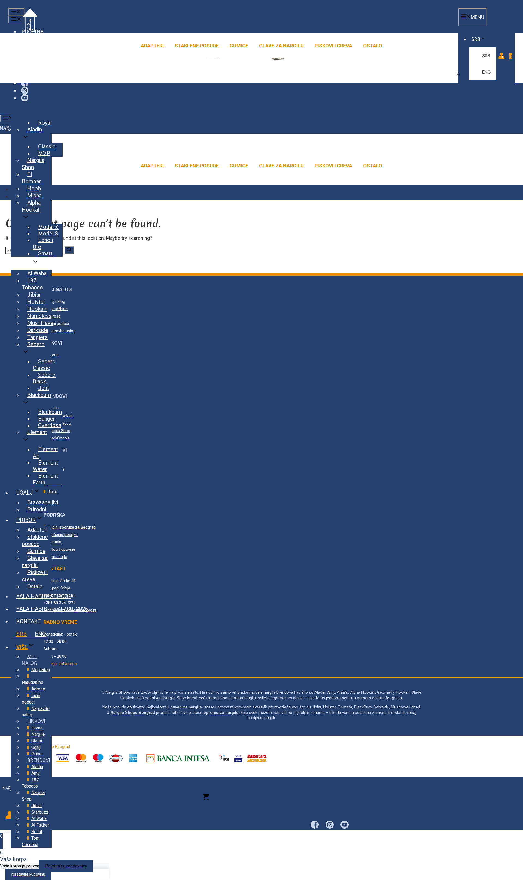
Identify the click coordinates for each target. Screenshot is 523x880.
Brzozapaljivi (42, 502)
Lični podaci (31, 699)
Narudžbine (32, 682)
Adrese (38, 689)
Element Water (45, 465)
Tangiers (37, 337)
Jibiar (34, 294)
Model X (48, 227)
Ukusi (23, 263)
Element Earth (45, 479)
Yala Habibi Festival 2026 (52, 609)
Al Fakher (40, 825)
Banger (46, 418)
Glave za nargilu (281, 46)
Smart (45, 253)
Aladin (34, 129)
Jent (43, 388)
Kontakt (28, 621)
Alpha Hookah (31, 206)
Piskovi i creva (333, 46)
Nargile (38, 734)
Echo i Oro (43, 243)
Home (37, 728)
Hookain (37, 309)
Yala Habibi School (43, 596)
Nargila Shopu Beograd (132, 712)
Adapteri (152, 46)
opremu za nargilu (221, 712)
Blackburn (39, 395)
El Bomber (31, 178)
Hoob (34, 188)
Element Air (45, 452)
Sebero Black (44, 378)
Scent (36, 831)
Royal (44, 122)
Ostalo (372, 46)
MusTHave (40, 323)
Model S (48, 233)
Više (22, 647)
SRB (475, 39)
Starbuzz (39, 812)
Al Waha (37, 273)
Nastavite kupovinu (28, 874)
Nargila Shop (33, 163)
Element (37, 432)
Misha (34, 195)
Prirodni (36, 509)
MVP (44, 153)
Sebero (36, 344)
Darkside (37, 330)
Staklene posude (197, 46)
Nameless (39, 316)
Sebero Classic (44, 364)
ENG (486, 72)
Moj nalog (40, 669)
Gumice (239, 46)
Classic (47, 146)
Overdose (49, 425)
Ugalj (24, 492)
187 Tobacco (32, 284)
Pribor (26, 520)
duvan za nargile (186, 707)
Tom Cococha (30, 841)
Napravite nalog (36, 712)
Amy (35, 773)
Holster (36, 301)
